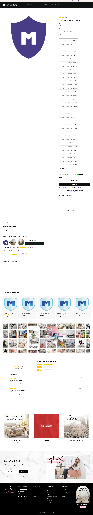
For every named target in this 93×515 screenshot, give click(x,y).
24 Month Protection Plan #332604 (68, 99)
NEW (21, 4)
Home (60, 15)
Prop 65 (63, 496)
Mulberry (16, 292)
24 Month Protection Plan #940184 (68, 143)
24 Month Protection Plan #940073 (68, 139)
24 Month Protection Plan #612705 (68, 135)
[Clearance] (46, 426)
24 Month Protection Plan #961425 (68, 124)
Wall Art (53, 4)
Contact (49, 490)
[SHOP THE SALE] (16, 426)
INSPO (59, 4)
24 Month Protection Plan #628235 (68, 55)
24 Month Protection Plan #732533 (68, 121)
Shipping (61, 177)
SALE (65, 4)
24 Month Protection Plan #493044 (68, 150)
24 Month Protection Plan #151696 (68, 132)
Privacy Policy (65, 492)
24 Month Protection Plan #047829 (68, 128)
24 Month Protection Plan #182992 (68, 154)
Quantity (61, 168)
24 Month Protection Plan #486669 (68, 102)
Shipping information (9, 226)
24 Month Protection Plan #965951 (68, 66)
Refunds (63, 490)
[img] (13, 378)
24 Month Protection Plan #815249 (68, 62)
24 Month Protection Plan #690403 (68, 51)
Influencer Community (52, 496)
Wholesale (49, 500)
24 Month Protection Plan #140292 (68, 48)
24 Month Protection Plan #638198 (68, 106)
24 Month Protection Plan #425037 (68, 77)
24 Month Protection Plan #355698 (68, 40)
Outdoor (45, 4)
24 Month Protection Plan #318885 (68, 73)
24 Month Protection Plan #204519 (68, 146)
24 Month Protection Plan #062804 (68, 59)
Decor (38, 4)
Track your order (51, 492)
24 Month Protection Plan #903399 (68, 165)
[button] (62, 17)
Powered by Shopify (50, 512)
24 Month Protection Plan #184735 (68, 81)
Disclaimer (6, 230)
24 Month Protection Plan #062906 (68, 91)
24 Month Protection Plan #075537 (68, 84)
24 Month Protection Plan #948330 (68, 157)
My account (50, 502)
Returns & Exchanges (52, 494)
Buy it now (75, 184)
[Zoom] (29, 37)
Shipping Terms (65, 489)
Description (6, 223)
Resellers (49, 498)
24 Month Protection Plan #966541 (68, 161)
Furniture (30, 4)
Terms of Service (65, 494)
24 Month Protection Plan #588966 (68, 44)
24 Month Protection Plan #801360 (68, 113)
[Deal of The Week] (76, 426)
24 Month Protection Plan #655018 (68, 88)
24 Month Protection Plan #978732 (68, 70)
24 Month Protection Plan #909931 (68, 95)
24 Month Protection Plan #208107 (68, 37)
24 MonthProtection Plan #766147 (68, 110)
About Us (49, 489)
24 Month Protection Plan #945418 (68, 117)
